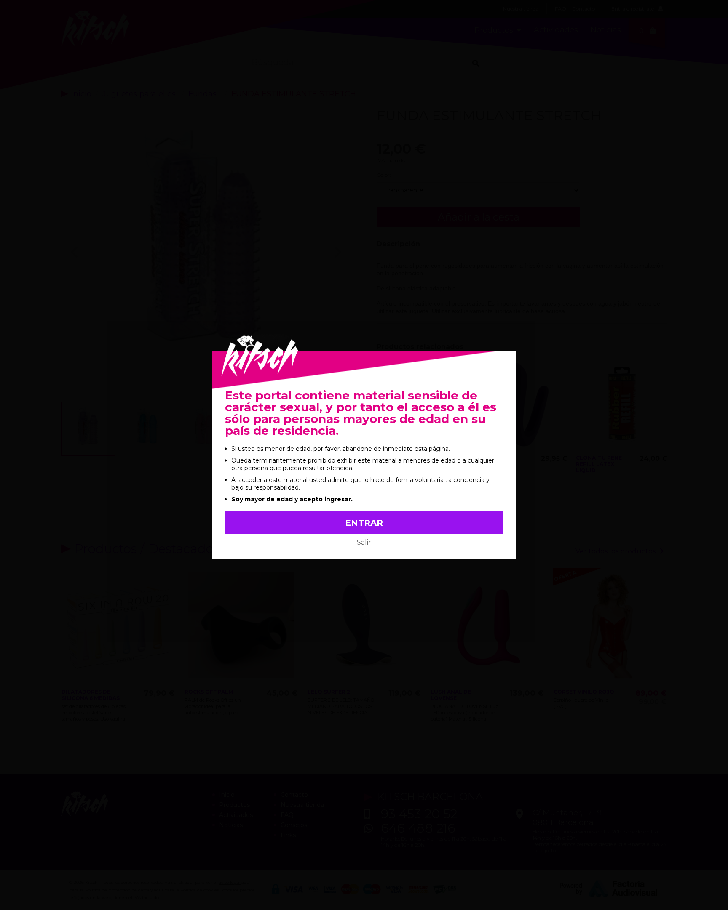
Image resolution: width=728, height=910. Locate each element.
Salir (364, 542)
